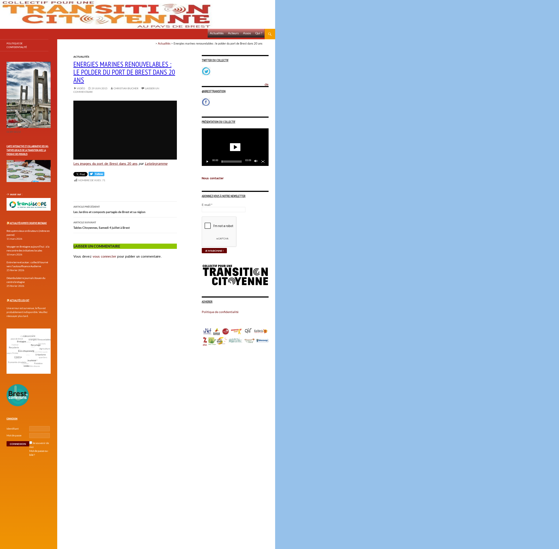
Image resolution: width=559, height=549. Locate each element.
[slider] (232, 161)
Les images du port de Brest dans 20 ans (105, 163)
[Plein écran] (263, 161)
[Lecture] (207, 161)
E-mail (207, 205)
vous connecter (104, 256)
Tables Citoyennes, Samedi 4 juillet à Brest (101, 225)
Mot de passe (14, 435)
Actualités (217, 33)
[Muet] (256, 161)
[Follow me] (96, 175)
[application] (235, 147)
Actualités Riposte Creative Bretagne (28, 223)
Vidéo (81, 88)
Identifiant (13, 428)
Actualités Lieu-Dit (19, 300)
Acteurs (233, 33)
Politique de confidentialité (270, 82)
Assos (247, 33)
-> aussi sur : (14, 194)
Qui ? (258, 33)
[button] (235, 147)
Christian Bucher (126, 88)
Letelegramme (156, 163)
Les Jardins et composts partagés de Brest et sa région (109, 209)
